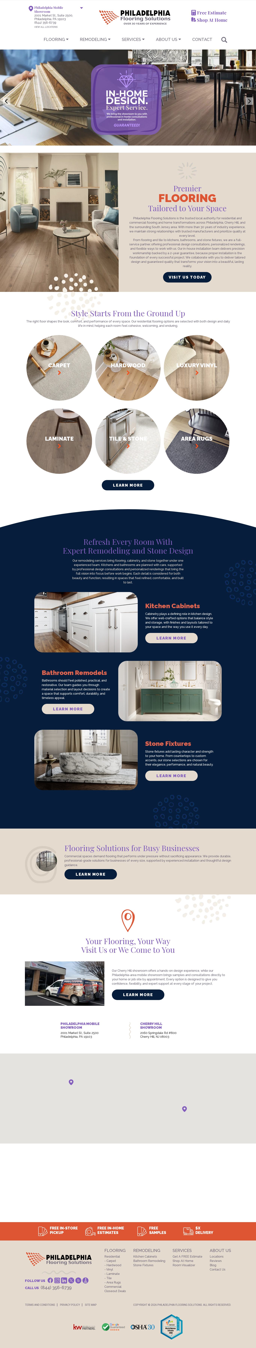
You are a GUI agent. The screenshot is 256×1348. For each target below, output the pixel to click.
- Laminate (112, 1274)
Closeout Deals (115, 1291)
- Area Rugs (112, 1282)
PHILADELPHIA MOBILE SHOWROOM (80, 1025)
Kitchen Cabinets (145, 1256)
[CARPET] (59, 399)
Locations (217, 1256)
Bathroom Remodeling (149, 1261)
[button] (71, 1082)
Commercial (112, 1287)
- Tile (108, 1278)
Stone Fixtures (143, 1265)
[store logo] (116, 17)
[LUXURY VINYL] (197, 399)
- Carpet (110, 1261)
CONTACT (202, 39)
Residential (112, 1256)
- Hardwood (112, 1265)
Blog (213, 1265)
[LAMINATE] (59, 473)
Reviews (216, 1261)
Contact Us (217, 1269)
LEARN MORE (171, 638)
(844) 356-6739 (45, 22)
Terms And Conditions (40, 1304)
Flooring (54, 39)
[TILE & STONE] (128, 473)
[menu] (128, 39)
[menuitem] (128, 39)
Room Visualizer (184, 1265)
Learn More (128, 485)
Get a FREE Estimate (187, 1256)
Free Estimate (211, 13)
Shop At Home (212, 20)
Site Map (91, 1304)
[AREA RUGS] (197, 473)
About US (166, 39)
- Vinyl (108, 1269)
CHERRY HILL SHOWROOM (151, 1025)
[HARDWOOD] (128, 399)
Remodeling (93, 39)
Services (131, 39)
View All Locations (46, 27)
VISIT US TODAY (187, 277)
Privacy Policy (70, 1304)
